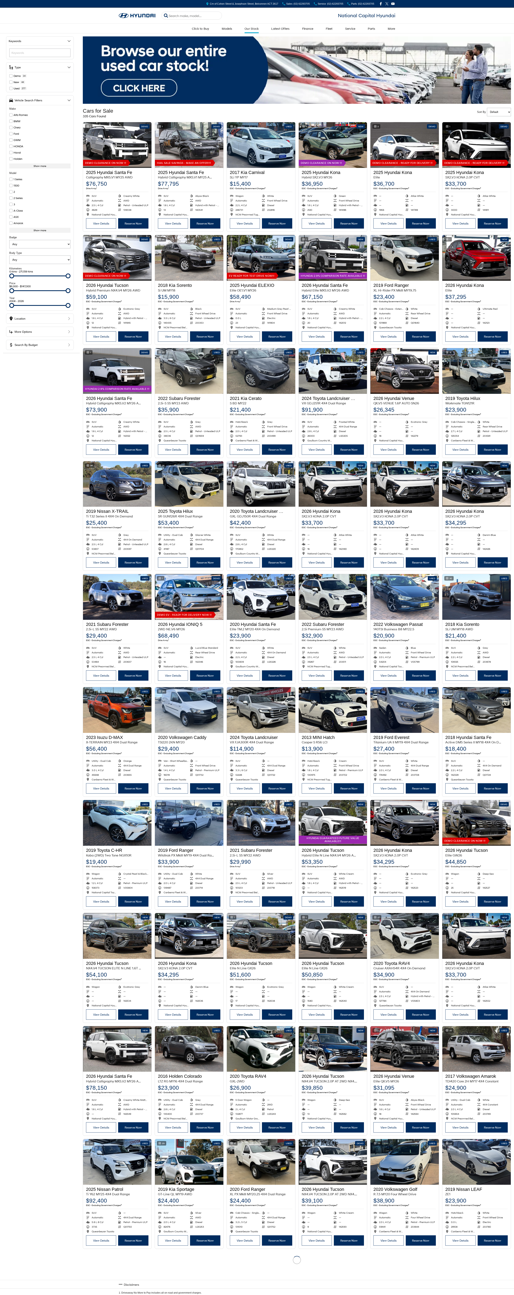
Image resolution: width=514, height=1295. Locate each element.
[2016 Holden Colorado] (189, 1049)
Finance (307, 28)
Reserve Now (133, 223)
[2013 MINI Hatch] (333, 710)
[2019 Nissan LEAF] (476, 1162)
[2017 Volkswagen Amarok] (476, 1049)
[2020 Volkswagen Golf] (404, 1162)
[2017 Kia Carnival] (261, 145)
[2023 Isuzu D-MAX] (117, 710)
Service (350, 28)
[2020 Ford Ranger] (261, 1162)
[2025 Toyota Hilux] (189, 484)
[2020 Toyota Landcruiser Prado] (261, 484)
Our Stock (252, 28)
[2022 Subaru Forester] (189, 371)
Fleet (329, 28)
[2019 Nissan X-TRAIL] (117, 484)
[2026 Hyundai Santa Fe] (333, 258)
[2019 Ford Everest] (404, 710)
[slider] (11, 275)
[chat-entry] (500, 1277)
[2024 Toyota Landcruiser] (261, 710)
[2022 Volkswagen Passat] (404, 597)
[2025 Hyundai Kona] (333, 145)
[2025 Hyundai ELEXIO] (261, 258)
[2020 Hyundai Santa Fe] (261, 597)
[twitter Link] (386, 3)
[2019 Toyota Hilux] (476, 371)
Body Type (15, 252)
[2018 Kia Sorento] (189, 258)
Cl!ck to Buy (200, 28)
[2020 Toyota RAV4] (404, 936)
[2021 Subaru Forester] (117, 597)
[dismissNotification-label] (505, 1251)
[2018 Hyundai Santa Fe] (476, 710)
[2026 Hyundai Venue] (404, 371)
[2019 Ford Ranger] (404, 258)
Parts (371, 28)
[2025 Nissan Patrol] (117, 1162)
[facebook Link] (380, 3)
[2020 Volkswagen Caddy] (189, 710)
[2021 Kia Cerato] (261, 371)
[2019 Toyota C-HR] (117, 823)
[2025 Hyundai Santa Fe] (117, 145)
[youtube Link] (392, 3)
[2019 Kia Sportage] (189, 1162)
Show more (40, 165)
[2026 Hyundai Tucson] (117, 258)
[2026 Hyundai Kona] (476, 258)
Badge (13, 237)
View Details (101, 223)
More (391, 28)
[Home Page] (137, 15)
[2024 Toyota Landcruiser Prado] (333, 371)
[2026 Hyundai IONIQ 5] (189, 597)
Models (227, 28)
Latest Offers (280, 28)
